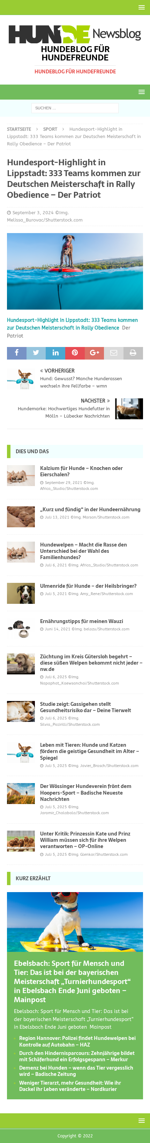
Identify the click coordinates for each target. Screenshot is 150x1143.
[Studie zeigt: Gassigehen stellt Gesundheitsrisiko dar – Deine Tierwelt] (21, 711)
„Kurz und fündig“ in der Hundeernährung (90, 509)
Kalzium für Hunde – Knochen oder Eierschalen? (81, 471)
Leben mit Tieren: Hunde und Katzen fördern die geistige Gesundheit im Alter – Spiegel (89, 751)
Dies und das (32, 451)
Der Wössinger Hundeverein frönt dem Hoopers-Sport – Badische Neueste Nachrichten (86, 792)
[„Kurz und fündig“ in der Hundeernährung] (21, 516)
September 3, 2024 (33, 212)
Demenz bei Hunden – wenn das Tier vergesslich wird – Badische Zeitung (76, 1071)
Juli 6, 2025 (56, 677)
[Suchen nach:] (75, 108)
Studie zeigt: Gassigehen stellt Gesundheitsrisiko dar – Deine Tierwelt (85, 707)
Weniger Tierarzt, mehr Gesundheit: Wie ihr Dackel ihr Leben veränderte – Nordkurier (70, 1086)
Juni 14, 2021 (57, 629)
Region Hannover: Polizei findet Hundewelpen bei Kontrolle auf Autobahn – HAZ (77, 1041)
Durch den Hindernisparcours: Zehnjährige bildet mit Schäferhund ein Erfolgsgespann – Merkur (77, 1056)
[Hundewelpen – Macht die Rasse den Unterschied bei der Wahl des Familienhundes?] (21, 552)
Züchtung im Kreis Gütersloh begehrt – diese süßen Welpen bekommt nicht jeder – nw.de (91, 663)
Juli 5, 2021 (56, 594)
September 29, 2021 (63, 482)
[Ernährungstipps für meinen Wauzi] (21, 628)
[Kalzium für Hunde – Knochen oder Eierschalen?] (21, 475)
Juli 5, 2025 (56, 766)
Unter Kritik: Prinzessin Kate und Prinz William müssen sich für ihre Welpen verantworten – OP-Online (85, 840)
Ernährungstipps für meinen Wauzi (81, 621)
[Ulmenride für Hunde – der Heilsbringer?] (21, 593)
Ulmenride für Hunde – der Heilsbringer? (88, 586)
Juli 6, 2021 (56, 565)
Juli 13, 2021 (57, 517)
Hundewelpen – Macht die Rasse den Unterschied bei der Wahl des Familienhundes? (83, 551)
